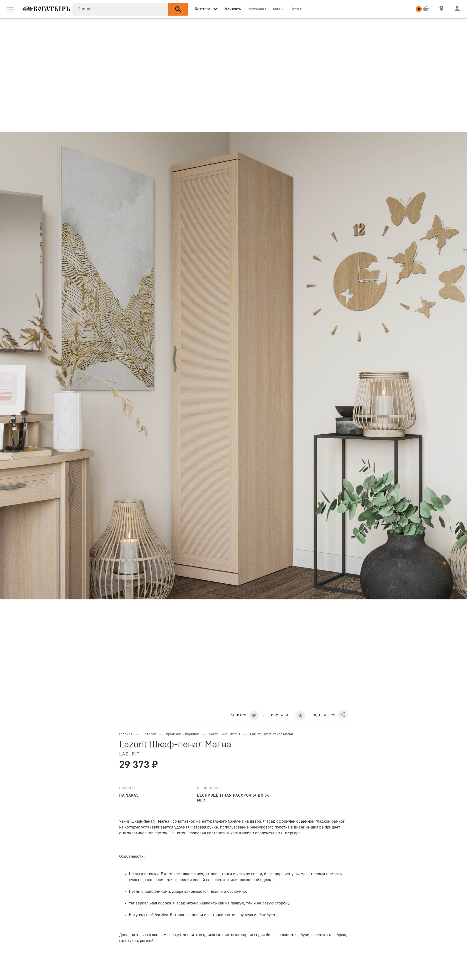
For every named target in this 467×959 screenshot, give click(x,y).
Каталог (149, 734)
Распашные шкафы (224, 734)
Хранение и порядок (182, 734)
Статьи (296, 9)
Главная (125, 734)
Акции (278, 9)
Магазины (257, 9)
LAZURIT (129, 754)
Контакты (233, 9)
